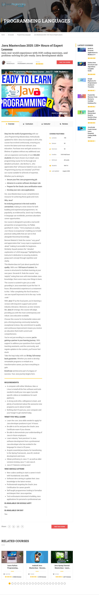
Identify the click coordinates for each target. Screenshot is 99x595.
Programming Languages (25, 63)
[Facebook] (9, 526)
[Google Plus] (13, 526)
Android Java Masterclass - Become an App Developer (37, 566)
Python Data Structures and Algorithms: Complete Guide (92, 67)
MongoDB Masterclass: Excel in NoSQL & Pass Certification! (92, 115)
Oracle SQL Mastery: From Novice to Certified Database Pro (92, 99)
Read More (12, 557)
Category (19, 62)
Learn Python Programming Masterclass (12, 566)
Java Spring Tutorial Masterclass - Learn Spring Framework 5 (62, 566)
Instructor (8, 62)
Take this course (64, 62)
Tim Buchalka (10, 63)
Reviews (38, 62)
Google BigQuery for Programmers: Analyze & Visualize (92, 83)
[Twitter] (18, 526)
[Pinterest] (22, 526)
